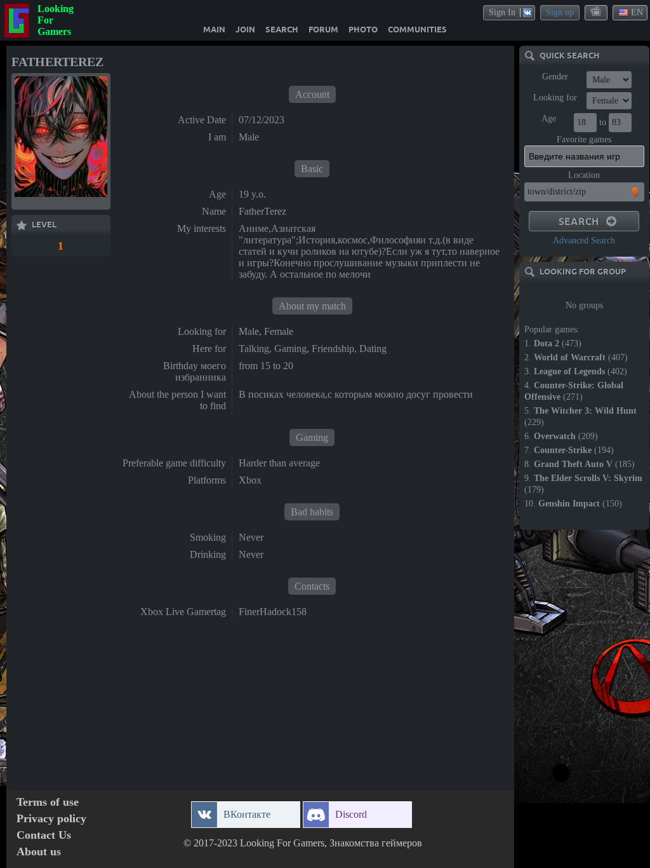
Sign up (560, 12)
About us (39, 852)
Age (548, 118)
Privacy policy (51, 819)
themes (596, 12)
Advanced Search (584, 240)
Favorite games (584, 139)
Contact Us (44, 835)
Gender (555, 76)
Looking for (555, 97)
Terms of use (48, 802)
